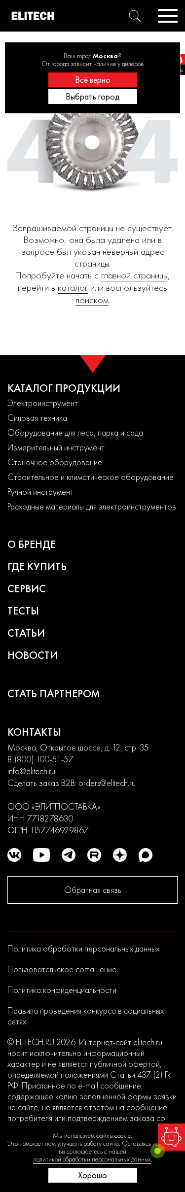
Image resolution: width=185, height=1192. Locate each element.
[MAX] (145, 855)
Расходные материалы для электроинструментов (91, 506)
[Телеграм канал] (68, 855)
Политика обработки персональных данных (83, 948)
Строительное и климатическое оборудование (90, 476)
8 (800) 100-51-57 (40, 759)
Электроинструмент (42, 403)
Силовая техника (37, 417)
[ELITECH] (32, 15)
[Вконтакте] (14, 855)
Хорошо (92, 1175)
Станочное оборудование (54, 462)
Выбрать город (93, 96)
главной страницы (134, 275)
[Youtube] (41, 855)
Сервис (26, 588)
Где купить (37, 566)
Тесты (23, 611)
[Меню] (168, 16)
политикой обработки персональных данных (92, 1159)
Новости (32, 655)
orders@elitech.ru (107, 782)
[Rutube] (94, 855)
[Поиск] (135, 16)
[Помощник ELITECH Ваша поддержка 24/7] (171, 1137)
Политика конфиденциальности (61, 989)
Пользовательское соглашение (61, 969)
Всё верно (93, 79)
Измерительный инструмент (56, 447)
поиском (92, 300)
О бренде (31, 544)
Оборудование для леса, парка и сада (75, 432)
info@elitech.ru (31, 771)
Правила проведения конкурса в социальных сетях (85, 1016)
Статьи (26, 633)
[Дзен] (120, 855)
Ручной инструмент (40, 491)
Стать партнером (53, 693)
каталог (73, 287)
